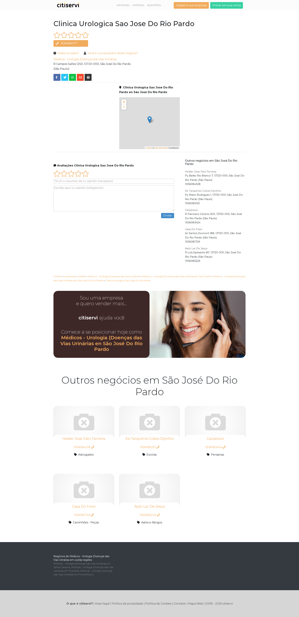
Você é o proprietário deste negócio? (113, 53)
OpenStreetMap (161, 147)
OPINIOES (123, 5)
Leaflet (148, 147)
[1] (57, 35)
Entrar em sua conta (226, 5)
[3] (71, 35)
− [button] (124, 107)
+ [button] (124, 102)
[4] (78, 35)
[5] (85, 35)
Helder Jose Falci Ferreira (200, 171)
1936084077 (69, 43)
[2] (64, 35)
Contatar (180, 603)
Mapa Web (195, 603)
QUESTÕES (154, 5)
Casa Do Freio (193, 229)
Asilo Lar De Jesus (196, 248)
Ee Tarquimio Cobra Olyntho (203, 190)
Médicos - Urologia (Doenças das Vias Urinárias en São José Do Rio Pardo (101, 343)
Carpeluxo (191, 210)
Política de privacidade (127, 603)
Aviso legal (102, 603)
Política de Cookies (158, 603)
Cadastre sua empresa (191, 5)
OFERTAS (138, 5)
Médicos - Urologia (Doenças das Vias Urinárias (84, 59)
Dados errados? (68, 53)
